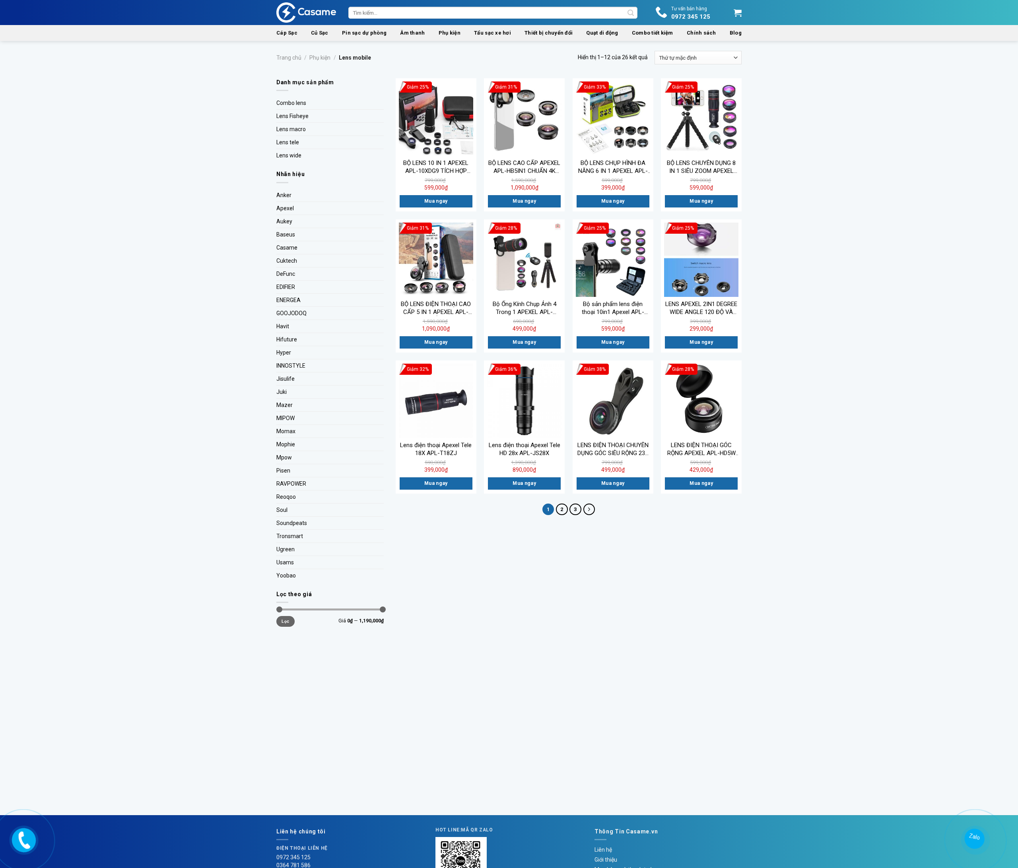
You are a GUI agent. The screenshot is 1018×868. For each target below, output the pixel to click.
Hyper (283, 352)
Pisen (283, 470)
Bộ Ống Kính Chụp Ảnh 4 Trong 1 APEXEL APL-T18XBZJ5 (524, 308)
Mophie (285, 444)
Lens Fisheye (292, 116)
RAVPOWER (291, 483)
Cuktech (286, 261)
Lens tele (287, 142)
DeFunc (285, 274)
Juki (281, 392)
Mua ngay (436, 201)
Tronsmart (289, 536)
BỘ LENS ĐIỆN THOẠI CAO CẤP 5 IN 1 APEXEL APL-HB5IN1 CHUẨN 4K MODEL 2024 (436, 308)
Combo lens (291, 103)
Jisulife (285, 379)
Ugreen (285, 549)
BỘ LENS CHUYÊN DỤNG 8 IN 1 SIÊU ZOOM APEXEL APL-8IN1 (701, 167)
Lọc (285, 621)
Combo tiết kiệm (652, 33)
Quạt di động (602, 33)
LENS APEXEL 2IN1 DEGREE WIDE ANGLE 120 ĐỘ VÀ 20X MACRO (701, 308)
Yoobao (286, 575)
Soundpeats (291, 523)
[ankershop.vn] (23, 839)
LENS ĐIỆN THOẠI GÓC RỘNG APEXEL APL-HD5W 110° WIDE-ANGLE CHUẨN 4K (701, 449)
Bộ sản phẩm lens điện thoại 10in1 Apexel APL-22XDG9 (613, 308)
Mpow (284, 457)
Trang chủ (288, 57)
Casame (286, 247)
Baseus (285, 234)
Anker (283, 195)
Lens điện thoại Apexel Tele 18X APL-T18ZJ (436, 449)
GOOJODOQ (291, 313)
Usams (285, 562)
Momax (285, 431)
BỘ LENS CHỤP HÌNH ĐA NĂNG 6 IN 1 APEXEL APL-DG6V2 (613, 167)
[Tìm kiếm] (630, 13)
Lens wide (288, 155)
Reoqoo (286, 497)
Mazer (284, 405)
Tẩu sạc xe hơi (492, 33)
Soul (282, 510)
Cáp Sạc (286, 33)
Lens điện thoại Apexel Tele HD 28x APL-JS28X (524, 449)
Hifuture (286, 339)
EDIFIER (285, 287)
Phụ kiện (449, 33)
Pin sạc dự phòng (364, 33)
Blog (736, 33)
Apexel (285, 208)
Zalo (973, 837)
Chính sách (701, 33)
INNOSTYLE (290, 365)
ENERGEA (288, 300)
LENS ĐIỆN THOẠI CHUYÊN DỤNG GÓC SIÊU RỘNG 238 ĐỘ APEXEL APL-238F (613, 449)
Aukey (284, 221)
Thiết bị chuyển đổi (549, 33)
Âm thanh (412, 33)
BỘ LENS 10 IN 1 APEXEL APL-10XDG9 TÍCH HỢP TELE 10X (435, 167)
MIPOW (285, 418)
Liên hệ (603, 850)
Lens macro (291, 129)
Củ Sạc (319, 33)
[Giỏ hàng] (738, 12)
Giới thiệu (605, 859)
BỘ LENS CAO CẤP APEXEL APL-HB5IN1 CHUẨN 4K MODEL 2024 (524, 167)
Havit (282, 326)
